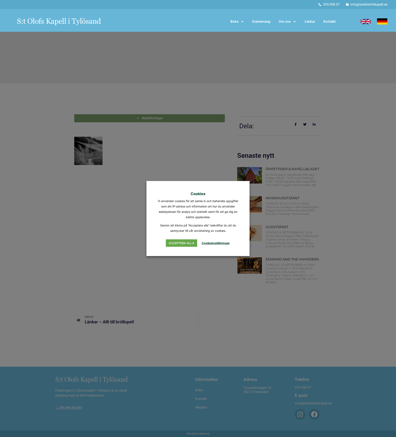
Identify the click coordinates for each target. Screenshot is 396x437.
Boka (234, 21)
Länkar (310, 21)
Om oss (285, 21)
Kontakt (329, 21)
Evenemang (261, 21)
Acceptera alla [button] (181, 243)
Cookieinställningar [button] (216, 243)
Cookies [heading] (198, 193)
